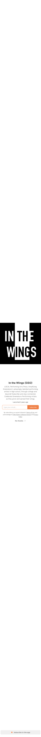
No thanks (19, 421)
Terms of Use (30, 412)
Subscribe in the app (22, 732)
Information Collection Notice (22, 415)
